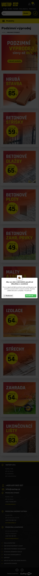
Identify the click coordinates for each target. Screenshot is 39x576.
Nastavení (9, 295)
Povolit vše (29, 295)
